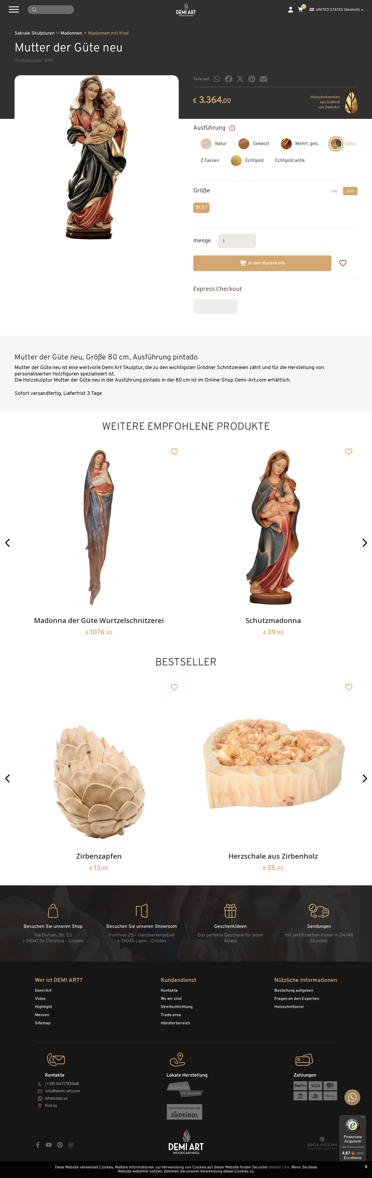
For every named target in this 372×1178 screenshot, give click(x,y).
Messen (42, 1015)
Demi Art (43, 990)
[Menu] (362, 1118)
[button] (7, 543)
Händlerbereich (175, 1023)
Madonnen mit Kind (108, 33)
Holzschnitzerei (289, 1007)
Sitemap (43, 1023)
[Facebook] (228, 79)
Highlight (43, 1007)
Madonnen (71, 33)
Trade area (171, 1015)
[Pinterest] (251, 79)
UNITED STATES (338, 10)
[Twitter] (240, 79)
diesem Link (279, 1167)
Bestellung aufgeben (293, 990)
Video (40, 998)
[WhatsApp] (217, 79)
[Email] (263, 79)
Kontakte (169, 990)
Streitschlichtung (177, 1007)
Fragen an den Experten (296, 998)
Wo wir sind (171, 998)
